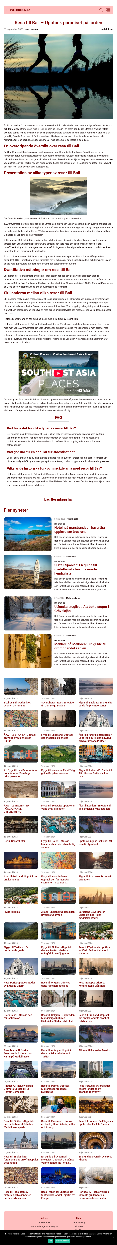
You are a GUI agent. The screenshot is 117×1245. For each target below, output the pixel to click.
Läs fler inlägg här (58, 499)
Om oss (79, 1226)
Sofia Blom (71, 556)
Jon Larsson (31, 29)
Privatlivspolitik (62, 1241)
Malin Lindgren (73, 598)
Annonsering (79, 1222)
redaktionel (107, 29)
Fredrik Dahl (72, 519)
